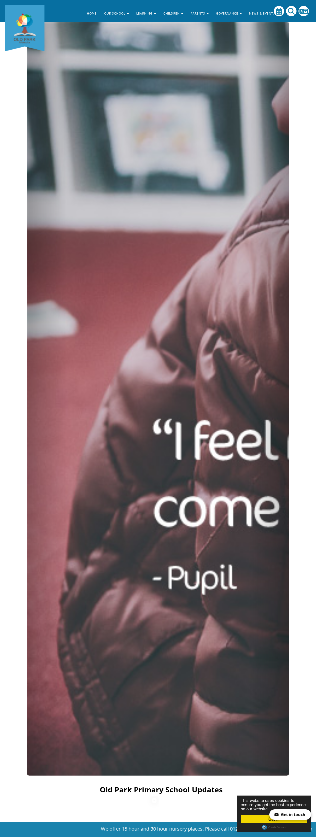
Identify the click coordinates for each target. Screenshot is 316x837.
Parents (198, 13)
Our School (115, 13)
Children (172, 13)
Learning (145, 13)
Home (92, 13)
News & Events (262, 13)
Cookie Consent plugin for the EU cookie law (274, 827)
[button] (46, 388)
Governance (227, 13)
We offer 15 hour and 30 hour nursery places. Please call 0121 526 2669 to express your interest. (162, 828)
